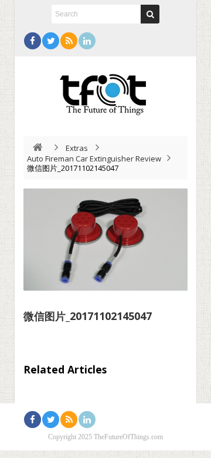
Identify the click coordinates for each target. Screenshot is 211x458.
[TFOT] (105, 90)
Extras (77, 148)
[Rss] (69, 40)
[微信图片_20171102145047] (105, 239)
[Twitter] (51, 40)
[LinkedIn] (87, 40)
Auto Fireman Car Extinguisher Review (94, 158)
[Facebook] (32, 40)
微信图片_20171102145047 (87, 316)
